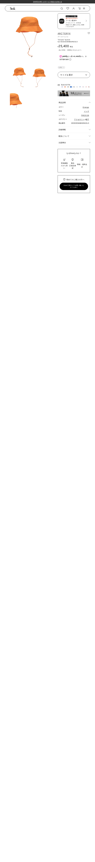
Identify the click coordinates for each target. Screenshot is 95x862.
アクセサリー (79, 119)
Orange (86, 107)
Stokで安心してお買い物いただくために (74, 186)
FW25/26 (85, 115)
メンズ (86, 111)
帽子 (87, 119)
